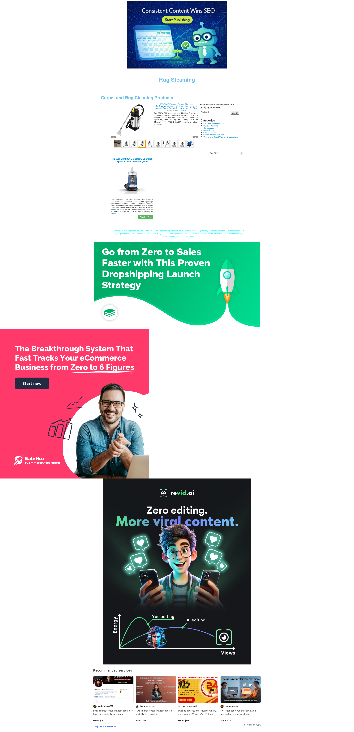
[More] (113, 213)
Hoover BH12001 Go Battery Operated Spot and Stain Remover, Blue (132, 160)
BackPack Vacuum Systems (215, 123)
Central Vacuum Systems (213, 134)
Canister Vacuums (210, 125)
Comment (183, 110)
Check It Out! (145, 217)
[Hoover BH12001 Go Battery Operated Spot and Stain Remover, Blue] (132, 180)
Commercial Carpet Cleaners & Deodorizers (220, 136)
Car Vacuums (208, 128)
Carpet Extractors (210, 130)
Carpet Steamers (210, 132)
